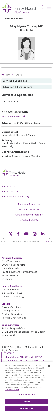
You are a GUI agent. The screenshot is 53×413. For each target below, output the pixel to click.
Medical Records (10, 268)
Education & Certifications (17, 86)
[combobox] (26, 241)
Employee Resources (29, 204)
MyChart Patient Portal (13, 264)
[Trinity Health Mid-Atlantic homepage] (19, 13)
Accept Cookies (26, 408)
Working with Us (10, 310)
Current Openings (11, 307)
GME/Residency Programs (29, 214)
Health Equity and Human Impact (19, 271)
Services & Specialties (15, 80)
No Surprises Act (10, 275)
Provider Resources (29, 209)
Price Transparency (11, 261)
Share (18, 74)
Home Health (8, 335)
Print (7, 74)
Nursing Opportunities (13, 317)
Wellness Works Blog (12, 296)
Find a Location (9, 191)
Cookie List (37, 360)
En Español (7, 278)
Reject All (26, 401)
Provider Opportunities (13, 314)
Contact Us (10, 353)
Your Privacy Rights (15, 360)
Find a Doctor (8, 186)
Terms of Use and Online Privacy (23, 356)
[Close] (49, 366)
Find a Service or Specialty (15, 196)
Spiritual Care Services (13, 293)
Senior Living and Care (13, 328)
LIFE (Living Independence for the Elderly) (23, 331)
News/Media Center (29, 219)
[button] (49, 6)
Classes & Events (10, 289)
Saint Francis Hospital (13, 116)
